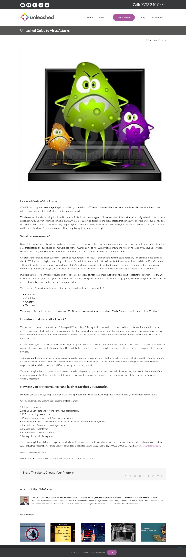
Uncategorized (80, 458)
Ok (112, 552)
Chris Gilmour (26, 458)
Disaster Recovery (64, 458)
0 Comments (91, 458)
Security (72, 458)
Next (161, 40)
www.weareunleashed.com (147, 445)
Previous (152, 40)
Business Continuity (51, 458)
